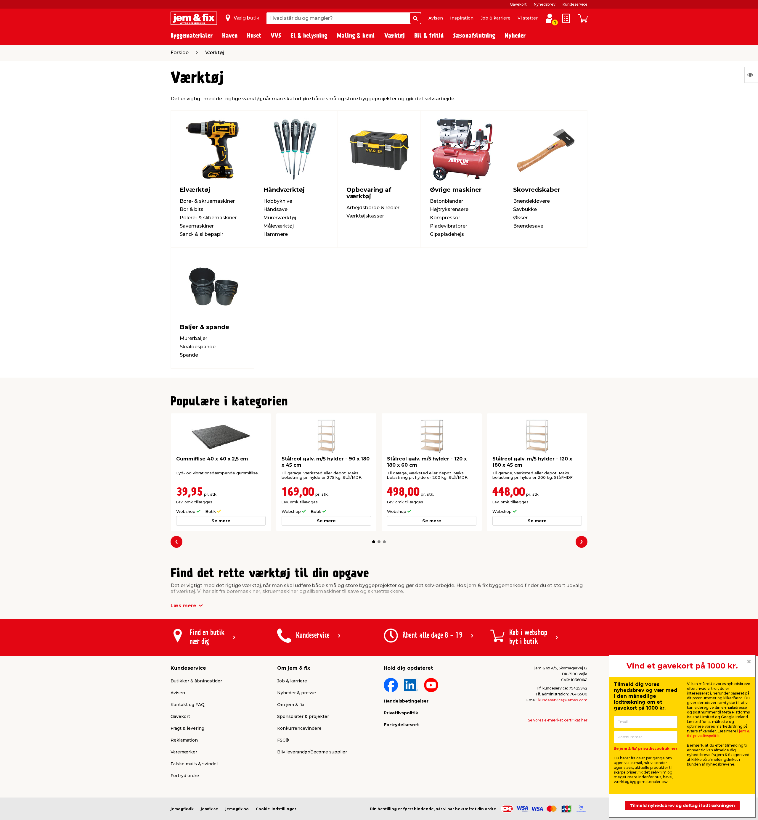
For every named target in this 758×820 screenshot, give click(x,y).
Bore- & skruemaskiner (207, 201)
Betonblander (446, 201)
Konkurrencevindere (299, 728)
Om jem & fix (290, 704)
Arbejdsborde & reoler (372, 207)
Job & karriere (495, 18)
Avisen (435, 18)
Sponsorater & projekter (303, 716)
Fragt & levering (187, 728)
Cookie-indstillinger (276, 809)
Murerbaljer (193, 338)
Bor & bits (191, 209)
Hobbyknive (277, 201)
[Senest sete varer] (751, 75)
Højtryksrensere (449, 209)
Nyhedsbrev (544, 4)
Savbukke (525, 209)
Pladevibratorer (448, 226)
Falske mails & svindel (194, 763)
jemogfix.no (237, 809)
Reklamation (184, 740)
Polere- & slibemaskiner (208, 217)
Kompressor (445, 217)
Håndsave (275, 209)
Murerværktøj (279, 217)
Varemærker (184, 752)
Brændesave (528, 226)
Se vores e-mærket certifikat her (557, 720)
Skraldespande (198, 346)
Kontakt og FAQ (188, 704)
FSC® (283, 740)
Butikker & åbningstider (196, 681)
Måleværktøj (278, 226)
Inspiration (461, 18)
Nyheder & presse (296, 692)
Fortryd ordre (185, 775)
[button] (373, 541)
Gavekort (518, 4)
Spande (189, 355)
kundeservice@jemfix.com (562, 700)
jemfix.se (209, 809)
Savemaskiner (197, 226)
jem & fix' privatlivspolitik (718, 733)
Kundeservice (575, 4)
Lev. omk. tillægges (194, 502)
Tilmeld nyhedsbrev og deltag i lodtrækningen (682, 805)
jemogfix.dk (182, 809)
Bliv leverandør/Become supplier (312, 752)
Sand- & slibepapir (201, 234)
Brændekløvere (531, 201)
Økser (520, 217)
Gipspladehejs (447, 234)
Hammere (275, 234)
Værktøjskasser (365, 216)
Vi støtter (528, 18)
